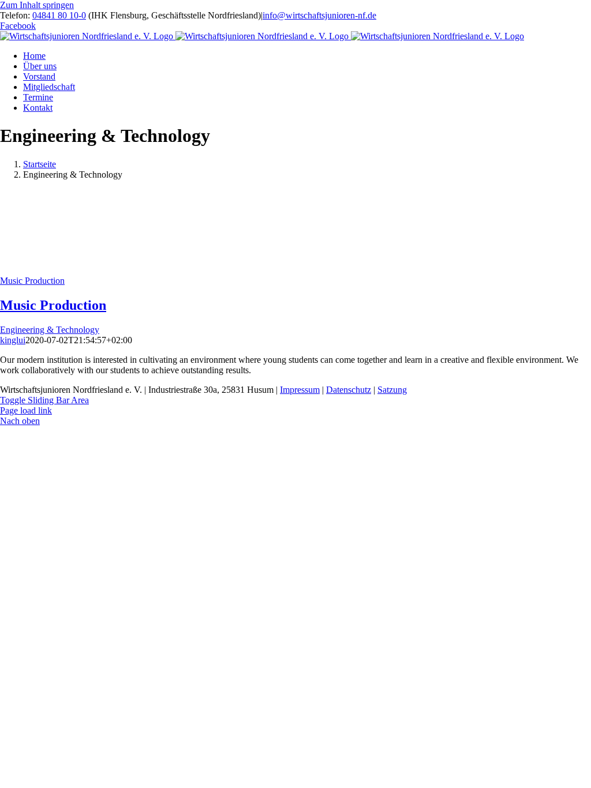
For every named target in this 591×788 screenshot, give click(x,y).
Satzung (392, 390)
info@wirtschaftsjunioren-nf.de (319, 15)
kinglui (12, 340)
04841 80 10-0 (59, 15)
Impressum (300, 390)
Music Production (32, 281)
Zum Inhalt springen (37, 5)
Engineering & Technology (49, 330)
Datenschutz (348, 390)
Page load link (26, 410)
